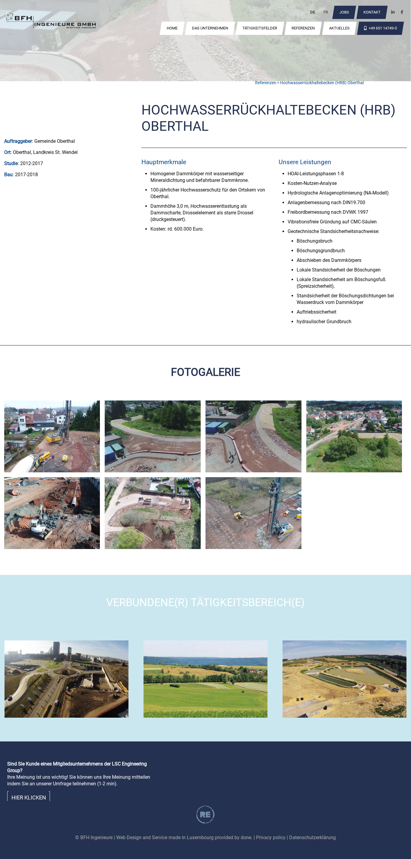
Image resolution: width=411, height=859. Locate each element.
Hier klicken (28, 797)
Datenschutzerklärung (312, 837)
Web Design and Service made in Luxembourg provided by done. (184, 837)
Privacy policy (271, 837)
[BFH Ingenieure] (51, 22)
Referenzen (265, 82)
